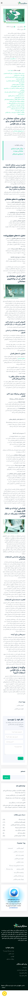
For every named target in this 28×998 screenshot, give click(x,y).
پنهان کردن (10, 70)
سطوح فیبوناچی (21, 358)
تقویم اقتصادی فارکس (19, 822)
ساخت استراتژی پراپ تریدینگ (16, 865)
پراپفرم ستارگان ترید (19, 872)
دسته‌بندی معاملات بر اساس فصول (16, 96)
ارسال (20, 758)
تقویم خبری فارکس (19, 709)
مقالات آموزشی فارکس (19, 836)
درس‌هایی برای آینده (19, 110)
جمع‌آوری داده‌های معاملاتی (18, 84)
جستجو (23, 772)
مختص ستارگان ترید (20, 830)
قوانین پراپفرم (20, 869)
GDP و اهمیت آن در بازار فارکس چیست (15, 795)
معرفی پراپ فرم (21, 833)
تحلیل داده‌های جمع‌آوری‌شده (17, 86)
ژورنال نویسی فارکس (18, 879)
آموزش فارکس (20, 705)
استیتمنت (10, 848)
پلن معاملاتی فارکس (19, 876)
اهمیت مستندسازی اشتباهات (17, 109)
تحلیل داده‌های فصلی (19, 97)
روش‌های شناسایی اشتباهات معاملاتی (15, 107)
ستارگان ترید (20, 27)
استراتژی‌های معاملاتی (18, 131)
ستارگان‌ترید (13, 59)
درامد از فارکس (20, 862)
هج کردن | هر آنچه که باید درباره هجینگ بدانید (15, 799)
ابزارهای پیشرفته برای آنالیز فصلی (16, 101)
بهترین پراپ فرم (20, 855)
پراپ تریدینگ (22, 819)
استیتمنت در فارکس (19, 852)
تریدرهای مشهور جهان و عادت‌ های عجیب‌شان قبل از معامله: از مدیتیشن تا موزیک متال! (14, 806)
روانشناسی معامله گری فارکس (18, 825)
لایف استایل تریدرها (20, 827)
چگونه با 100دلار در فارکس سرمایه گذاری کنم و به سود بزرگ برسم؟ (14, 791)
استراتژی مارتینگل (17, 154)
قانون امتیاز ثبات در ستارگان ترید (17, 802)
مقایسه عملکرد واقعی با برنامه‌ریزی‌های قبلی (14, 99)
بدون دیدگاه (20, 29)
